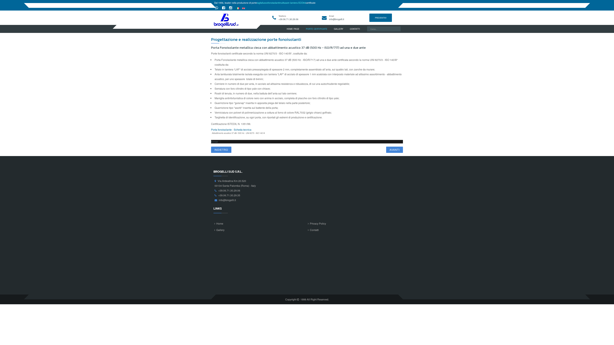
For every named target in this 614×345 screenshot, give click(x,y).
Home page (293, 28)
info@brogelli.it (336, 19)
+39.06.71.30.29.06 (288, 19)
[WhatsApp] (216, 7)
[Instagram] (230, 7)
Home (219, 223)
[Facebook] (223, 7)
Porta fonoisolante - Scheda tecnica (231, 129)
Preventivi (380, 17)
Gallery (338, 28)
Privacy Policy (318, 223)
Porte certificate (316, 28)
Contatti (355, 28)
